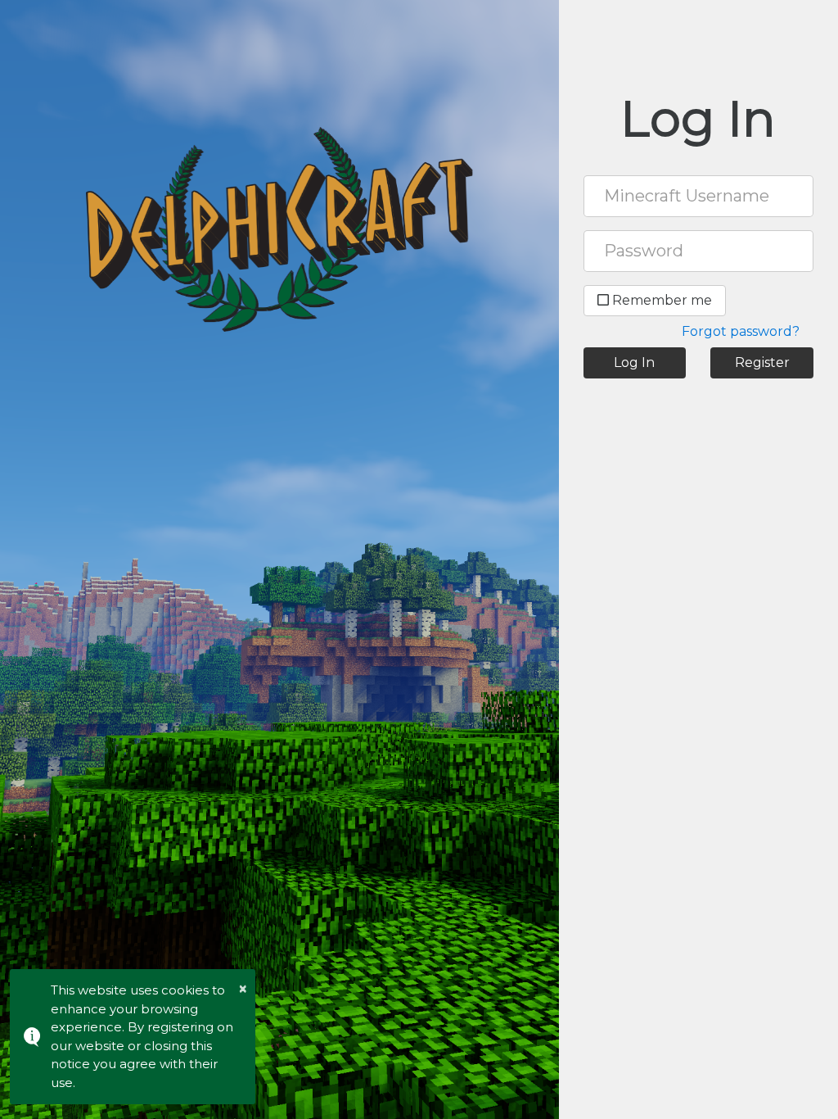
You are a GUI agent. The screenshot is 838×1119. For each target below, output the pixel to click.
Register (762, 362)
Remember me (660, 300)
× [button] (243, 989)
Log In (634, 362)
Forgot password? (741, 331)
